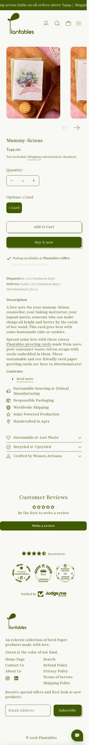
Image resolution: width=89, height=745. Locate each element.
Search (49, 659)
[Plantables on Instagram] (7, 678)
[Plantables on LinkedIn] (16, 678)
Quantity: (14, 170)
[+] (34, 180)
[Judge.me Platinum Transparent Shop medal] (21, 573)
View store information (30, 265)
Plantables (48, 737)
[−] (11, 180)
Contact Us (14, 665)
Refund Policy (55, 665)
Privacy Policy (55, 671)
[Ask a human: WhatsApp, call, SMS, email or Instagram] (77, 735)
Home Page (15, 659)
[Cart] (68, 23)
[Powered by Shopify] (46, 23)
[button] (57, 23)
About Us (13, 671)
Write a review (43, 526)
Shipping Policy (56, 683)
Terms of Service (58, 677)
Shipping (34, 157)
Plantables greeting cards (28, 344)
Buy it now (44, 242)
